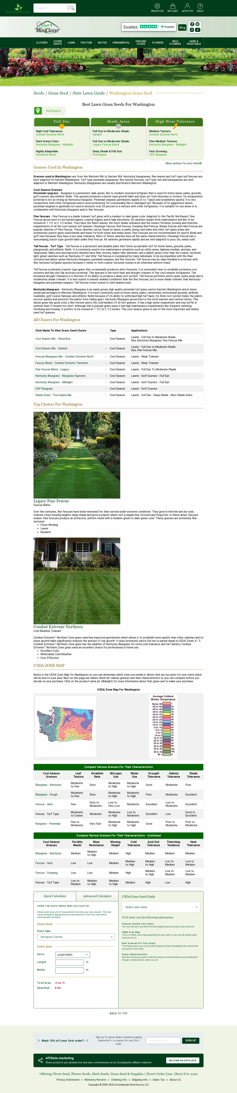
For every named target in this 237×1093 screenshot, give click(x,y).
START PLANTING (118, 553)
